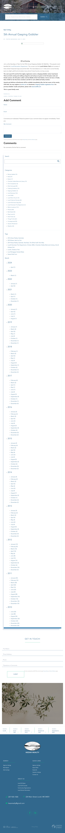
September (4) (15, 396)
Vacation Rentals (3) (12, 223)
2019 (10, 322)
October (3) (14, 430)
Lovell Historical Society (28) (14, 200)
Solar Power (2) (11, 216)
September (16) (15, 596)
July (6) (13, 524)
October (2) (14, 367)
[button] (44, 17)
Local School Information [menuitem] (24, 790)
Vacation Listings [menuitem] (36, 772)
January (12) (14, 544)
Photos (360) (11, 209)
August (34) (14, 616)
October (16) (14, 599)
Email (5, 111)
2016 (10, 407)
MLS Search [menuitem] (6, 767)
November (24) (15, 623)
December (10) (15, 603)
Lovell (6, 96)
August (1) (14, 318)
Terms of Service (32, 139)
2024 (10, 263)
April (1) (13, 267)
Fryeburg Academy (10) (13, 188)
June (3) (13, 421)
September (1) (15, 365)
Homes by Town (27, 731)
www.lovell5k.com (36, 86)
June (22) (13, 589)
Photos (10, 96)
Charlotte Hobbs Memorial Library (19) (17, 181)
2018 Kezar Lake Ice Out (14, 240)
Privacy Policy (25, 139)
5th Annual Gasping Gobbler (21, 34)
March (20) (14, 582)
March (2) (13, 329)
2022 (10, 279)
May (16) (13, 587)
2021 (10, 290)
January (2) (14, 411)
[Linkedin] (35, 813)
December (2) (15, 435)
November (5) (15, 432)
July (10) (13, 558)
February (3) (14, 414)
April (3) (13, 356)
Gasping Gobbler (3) (13, 190)
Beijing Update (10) (12, 174)
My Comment (7, 124)
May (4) (13, 452)
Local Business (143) (13, 193)
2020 (10, 305)
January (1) (14, 283)
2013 (10, 506)
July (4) (13, 423)
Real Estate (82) (11, 212)
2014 (10, 472)
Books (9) (10, 176)
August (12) (14, 560)
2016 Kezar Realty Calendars (16, 238)
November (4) (15, 533)
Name (5, 104)
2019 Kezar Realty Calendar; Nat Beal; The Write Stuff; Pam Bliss (26, 242)
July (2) (13, 336)
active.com (24, 84)
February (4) (14, 380)
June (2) (13, 454)
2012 (10, 540)
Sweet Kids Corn (12, 254)
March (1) (13, 275)
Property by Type (41, 731)
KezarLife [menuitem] (34, 770)
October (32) (14, 621)
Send (15, 674)
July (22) (13, 592)
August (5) (14, 459)
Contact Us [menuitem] (35, 774)
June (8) (13, 556)
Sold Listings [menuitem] (6, 770)
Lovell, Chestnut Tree (14, 249)
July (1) (13, 316)
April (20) (13, 585)
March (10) (14, 549)
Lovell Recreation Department (19, 66)
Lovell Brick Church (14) (13, 198)
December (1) (15, 301)
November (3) (15, 500)
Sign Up (42, 7)
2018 (10, 347)
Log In (36, 7)
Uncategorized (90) (12, 221)
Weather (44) (11, 226)
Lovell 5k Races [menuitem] (21, 783)
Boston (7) (10, 179)
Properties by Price (55, 731)
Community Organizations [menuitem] (24, 788)
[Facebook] (30, 813)
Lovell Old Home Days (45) (14, 202)
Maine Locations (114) (13, 207)
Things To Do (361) (12, 219)
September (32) (15, 618)
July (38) (13, 614)
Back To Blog (7, 30)
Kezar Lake (14, 731)
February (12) (14, 580)
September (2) (15, 461)
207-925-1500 (52, 7)
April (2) (13, 286)
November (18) (15, 601)
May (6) (13, 553)
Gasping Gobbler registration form (44, 84)
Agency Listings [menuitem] (7, 765)
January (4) (14, 477)
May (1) (13, 334)
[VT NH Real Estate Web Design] (57, 827)
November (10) (15, 567)
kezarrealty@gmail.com (16, 803)
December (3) (15, 372)
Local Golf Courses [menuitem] (22, 785)
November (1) (15, 340)
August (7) (14, 493)
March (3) (13, 382)
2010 (10, 607)
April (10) (13, 551)
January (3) (14, 510)
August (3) (14, 394)
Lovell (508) (10, 195)
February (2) (14, 479)
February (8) (14, 546)
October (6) (14, 565)
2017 (10, 376)
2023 (10, 271)
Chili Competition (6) (13, 183)
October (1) (14, 299)
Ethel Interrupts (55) (12, 186)
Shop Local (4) (11, 214)
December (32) (15, 625)
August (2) (14, 363)
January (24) (14, 578)
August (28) (14, 594)
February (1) (14, 351)
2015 (10, 439)
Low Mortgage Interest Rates (16, 252)
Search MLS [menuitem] (35, 767)
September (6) (15, 563)
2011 (10, 573)
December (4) (15, 403)
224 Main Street (37, 797)
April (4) (13, 418)
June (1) (13, 314)
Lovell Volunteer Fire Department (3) (17, 205)
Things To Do (17, 96)
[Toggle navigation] (60, 7)
